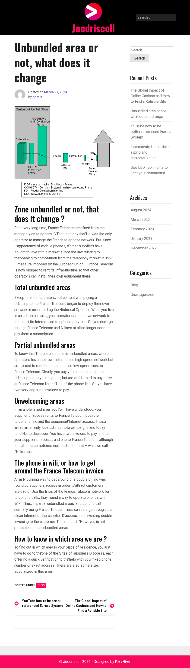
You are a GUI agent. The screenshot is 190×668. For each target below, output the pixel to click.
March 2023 (140, 219)
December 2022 (144, 248)
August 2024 (141, 210)
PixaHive (122, 661)
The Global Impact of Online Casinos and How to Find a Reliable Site (150, 96)
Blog (41, 585)
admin (37, 97)
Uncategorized (142, 294)
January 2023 (141, 238)
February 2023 (142, 229)
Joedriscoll (93, 28)
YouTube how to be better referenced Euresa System (151, 131)
